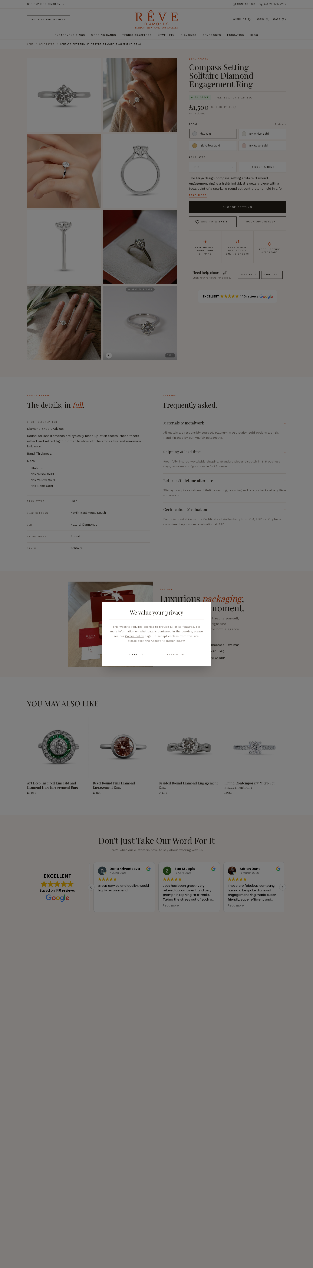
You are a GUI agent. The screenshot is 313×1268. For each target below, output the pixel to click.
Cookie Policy (134, 636)
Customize (175, 654)
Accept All (138, 654)
